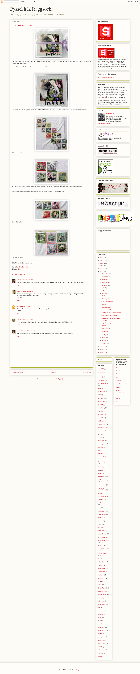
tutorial (100, 633)
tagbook (100, 614)
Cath (117, 374)
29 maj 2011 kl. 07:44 (27, 280)
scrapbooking (102, 591)
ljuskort (100, 521)
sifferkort (101, 601)
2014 (102, 263)
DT (99, 437)
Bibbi (18, 291)
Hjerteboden (102, 485)
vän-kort (100, 653)
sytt (99, 607)
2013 (102, 266)
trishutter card (102, 630)
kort (99, 508)
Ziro (18, 319)
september (105, 282)
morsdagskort (102, 537)
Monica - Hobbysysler (120, 391)
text (99, 624)
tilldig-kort (101, 627)
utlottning (101, 640)
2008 (102, 352)
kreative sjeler (102, 514)
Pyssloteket (101, 572)
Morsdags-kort (106, 299)
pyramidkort (102, 568)
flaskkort (100, 447)
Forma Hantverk (103, 457)
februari (104, 340)
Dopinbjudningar (106, 323)
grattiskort (101, 476)
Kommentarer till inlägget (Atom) (56, 379)
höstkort (100, 493)
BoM (99, 411)
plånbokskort (102, 562)
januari (104, 343)
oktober (104, 279)
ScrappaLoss (102, 594)
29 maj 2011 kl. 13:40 (27, 291)
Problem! (104, 304)
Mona (118, 387)
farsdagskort (102, 444)
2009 (102, 349)
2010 (102, 346)
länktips (100, 527)
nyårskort (101, 545)
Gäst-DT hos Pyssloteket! (109, 315)
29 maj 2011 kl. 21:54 (29, 306)
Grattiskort (104, 331)
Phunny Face (102, 553)
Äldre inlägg (87, 372)
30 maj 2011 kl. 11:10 (26, 319)
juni (103, 290)
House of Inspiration (101, 489)
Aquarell (118, 371)
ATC (99, 395)
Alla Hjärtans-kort (103, 383)
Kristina (118, 380)
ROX (99, 581)
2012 (102, 268)
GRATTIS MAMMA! (107, 301)
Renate (118, 398)
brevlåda (101, 418)
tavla (99, 620)
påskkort (100, 575)
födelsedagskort (103, 462)
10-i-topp (101, 369)
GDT (99, 470)
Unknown (20, 306)
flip (99, 450)
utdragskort (101, 637)
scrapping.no (102, 598)
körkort (100, 517)
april (103, 335)
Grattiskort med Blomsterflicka (111, 313)
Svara (18, 285)
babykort (101, 398)
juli (103, 288)
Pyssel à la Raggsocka (31, 8)
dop (99, 434)
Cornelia (111, 113)
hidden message (103, 480)
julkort (100, 499)
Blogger (78, 670)
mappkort (101, 530)
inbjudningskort (103, 496)
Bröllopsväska (105, 307)
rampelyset (101, 578)
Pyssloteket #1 (106, 310)
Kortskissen (101, 511)
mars (104, 337)
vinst (99, 647)
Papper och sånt (103, 549)
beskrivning (101, 401)
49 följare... (105, 296)
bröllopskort (101, 421)
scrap (99, 585)
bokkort (100, 404)
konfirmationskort (103, 503)
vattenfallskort (102, 643)
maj (103, 293)
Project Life (101, 565)
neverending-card (103, 540)
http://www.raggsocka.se (106, 77)
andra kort (101, 391)
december (105, 274)
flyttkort (100, 453)
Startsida (52, 372)
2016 (102, 257)
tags (99, 617)
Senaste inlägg (17, 372)
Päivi (117, 395)
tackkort (100, 611)
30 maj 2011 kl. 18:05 (28, 331)
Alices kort (101, 380)
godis (99, 473)
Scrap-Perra (102, 588)
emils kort (101, 440)
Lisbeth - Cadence (122, 384)
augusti (104, 285)
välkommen (101, 650)
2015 (102, 260)
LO (99, 524)
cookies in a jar (103, 427)
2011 (102, 271)
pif (98, 558)
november (105, 277)
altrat (99, 388)
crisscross (101, 431)
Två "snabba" (105, 328)
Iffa (117, 377)
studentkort (101, 604)
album (19, 269)
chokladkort (101, 424)
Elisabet (19, 331)
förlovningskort (102, 467)
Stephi (19, 280)
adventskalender (103, 372)
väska (100, 656)
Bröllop (103, 325)
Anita (117, 367)
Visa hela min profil (104, 123)
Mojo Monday (102, 534)
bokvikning (101, 408)
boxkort (100, 414)
